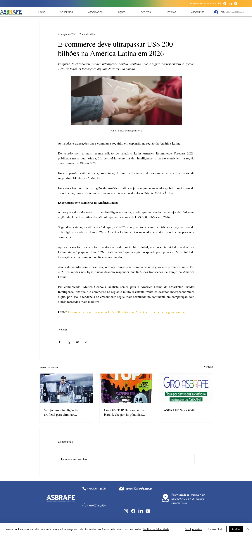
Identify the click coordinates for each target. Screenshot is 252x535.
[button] (66, 12)
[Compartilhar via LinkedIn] (78, 342)
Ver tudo (208, 366)
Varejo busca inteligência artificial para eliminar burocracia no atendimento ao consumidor (64, 412)
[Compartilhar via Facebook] (59, 342)
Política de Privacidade (156, 529)
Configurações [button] (193, 529)
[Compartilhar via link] (87, 342)
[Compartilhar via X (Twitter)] (68, 342)
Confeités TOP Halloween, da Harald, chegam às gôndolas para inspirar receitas (124, 412)
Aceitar (236, 529)
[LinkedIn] (230, 3)
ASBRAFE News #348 (179, 410)
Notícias (63, 329)
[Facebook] (225, 3)
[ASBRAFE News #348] (186, 388)
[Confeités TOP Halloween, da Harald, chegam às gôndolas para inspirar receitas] (126, 388)
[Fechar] (247, 529)
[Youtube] (236, 3)
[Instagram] (219, 3)
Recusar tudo (215, 529)
